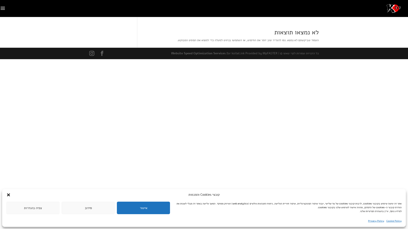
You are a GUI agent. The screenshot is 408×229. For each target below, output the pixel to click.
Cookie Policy (394, 221)
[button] (8, 195)
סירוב (88, 208)
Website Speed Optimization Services (198, 53)
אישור (143, 208)
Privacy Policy (376, 221)
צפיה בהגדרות (33, 208)
